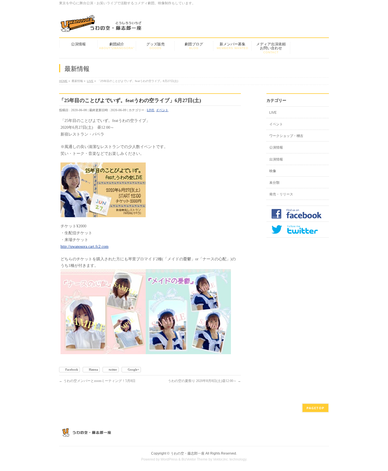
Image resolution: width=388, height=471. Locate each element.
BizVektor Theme (195, 459)
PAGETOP (315, 408)
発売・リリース (281, 194)
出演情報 (276, 159)
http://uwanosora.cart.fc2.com (85, 246)
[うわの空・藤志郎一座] (101, 25)
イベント (162, 110)
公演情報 (276, 147)
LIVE (150, 110)
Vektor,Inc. (221, 459)
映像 (272, 171)
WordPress (169, 459)
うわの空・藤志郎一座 (187, 453)
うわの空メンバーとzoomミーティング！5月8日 (97, 381)
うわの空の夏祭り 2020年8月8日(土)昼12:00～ (204, 381)
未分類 (274, 183)
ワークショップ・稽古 (286, 136)
